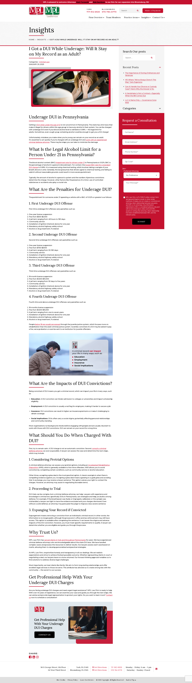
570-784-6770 (109, 12)
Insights (145, 17)
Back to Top (130, 680)
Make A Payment (153, 10)
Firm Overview (96, 17)
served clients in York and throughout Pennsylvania (65, 540)
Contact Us (157, 17)
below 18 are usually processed (47, 324)
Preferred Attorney (131, 171)
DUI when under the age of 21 (48, 125)
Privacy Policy (73, 680)
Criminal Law (44, 62)
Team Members (113, 17)
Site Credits (61, 680)
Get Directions (100, 667)
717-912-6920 (93, 12)
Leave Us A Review (87, 680)
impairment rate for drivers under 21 (70, 163)
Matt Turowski (82, 2)
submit (141, 221)
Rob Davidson (99, 2)
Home (31, 40)
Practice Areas (131, 17)
